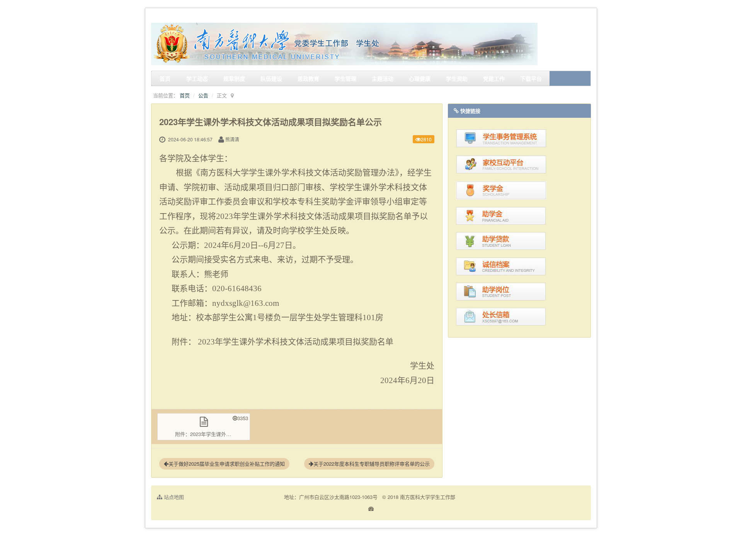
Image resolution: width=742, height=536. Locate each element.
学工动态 (197, 78)
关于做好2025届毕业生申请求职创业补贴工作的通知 (226, 463)
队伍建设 (271, 78)
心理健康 (420, 78)
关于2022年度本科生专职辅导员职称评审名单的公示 (371, 463)
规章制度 (234, 78)
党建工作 (494, 78)
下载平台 (531, 78)
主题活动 (382, 78)
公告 (203, 95)
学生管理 (345, 78)
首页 (165, 78)
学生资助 (457, 78)
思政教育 (308, 78)
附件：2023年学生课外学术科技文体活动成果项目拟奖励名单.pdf (212, 434)
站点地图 (173, 496)
